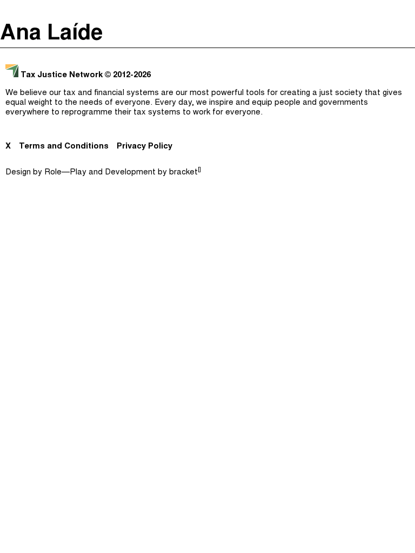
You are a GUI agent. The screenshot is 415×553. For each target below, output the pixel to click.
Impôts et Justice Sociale (204, 101)
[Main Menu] (404, 11)
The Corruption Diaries (205, 123)
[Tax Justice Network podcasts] (11, 11)
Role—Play (65, 172)
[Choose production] (401, 51)
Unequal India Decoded (205, 144)
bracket (185, 172)
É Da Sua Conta (204, 80)
